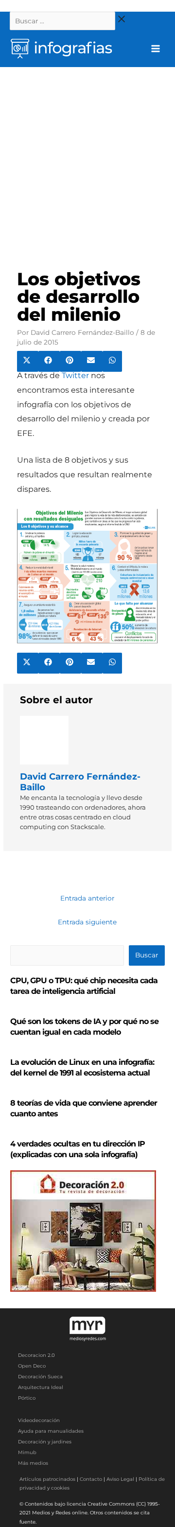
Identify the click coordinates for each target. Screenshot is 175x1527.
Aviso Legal (120, 1479)
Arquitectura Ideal (40, 1387)
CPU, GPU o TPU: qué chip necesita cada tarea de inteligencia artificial (84, 986)
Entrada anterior (87, 898)
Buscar (146, 955)
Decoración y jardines (44, 1442)
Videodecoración (39, 1420)
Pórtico (26, 1398)
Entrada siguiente (87, 922)
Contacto (91, 1479)
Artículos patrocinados (47, 1479)
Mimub (27, 1452)
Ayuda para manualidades (51, 1431)
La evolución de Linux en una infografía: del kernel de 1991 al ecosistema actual (82, 1067)
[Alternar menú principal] (156, 49)
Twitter (75, 375)
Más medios (33, 1463)
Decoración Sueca (40, 1376)
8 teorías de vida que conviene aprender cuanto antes (83, 1108)
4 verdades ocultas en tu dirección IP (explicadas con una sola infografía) (77, 1149)
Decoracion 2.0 (36, 1355)
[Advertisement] (87, 159)
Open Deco (32, 1366)
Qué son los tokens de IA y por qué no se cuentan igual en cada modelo (84, 1027)
